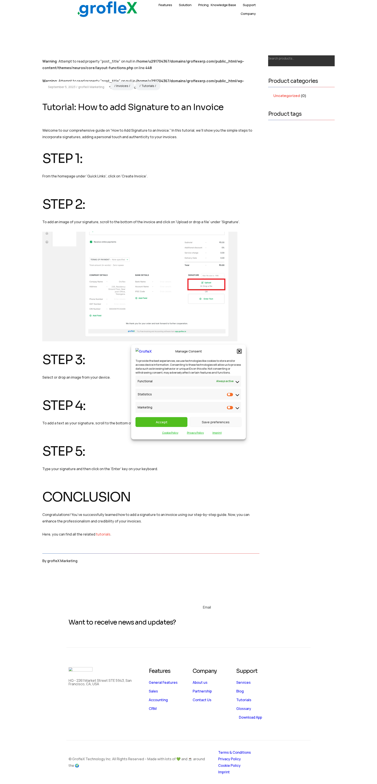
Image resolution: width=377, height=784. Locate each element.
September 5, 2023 (61, 87)
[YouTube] (112, 697)
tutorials (103, 534)
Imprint (217, 433)
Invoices (122, 86)
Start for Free (292, 9)
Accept (161, 422)
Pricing (203, 5)
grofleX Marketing (91, 87)
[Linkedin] (99, 697)
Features (165, 5)
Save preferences (216, 422)
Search (329, 57)
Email (207, 607)
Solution (185, 5)
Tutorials (147, 86)
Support (249, 5)
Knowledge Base (223, 5)
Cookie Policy (170, 433)
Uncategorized (286, 96)
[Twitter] (86, 697)
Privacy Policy (195, 433)
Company (248, 13)
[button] (239, 351)
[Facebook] (74, 697)
